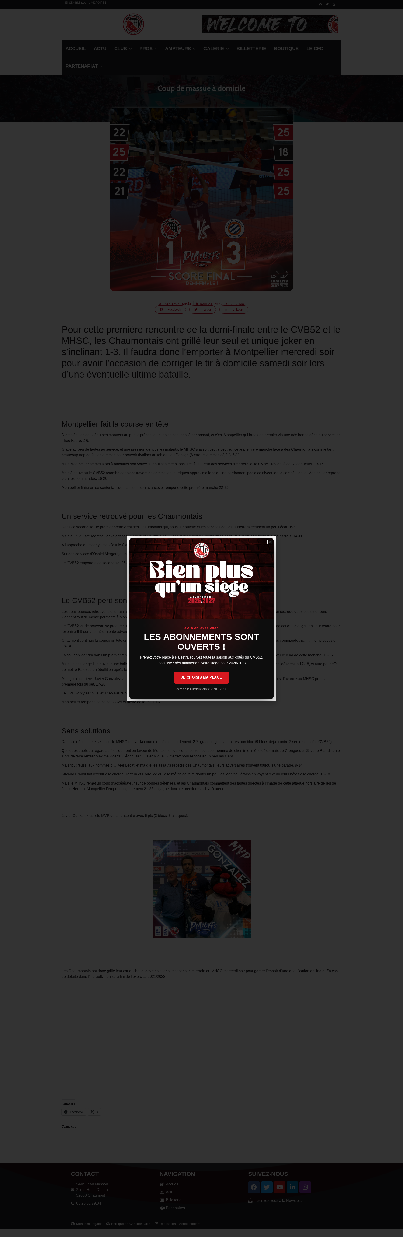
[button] (269, 542)
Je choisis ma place (201, 677)
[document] (201, 618)
